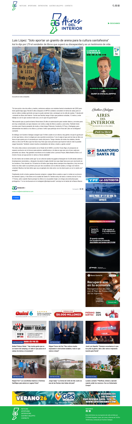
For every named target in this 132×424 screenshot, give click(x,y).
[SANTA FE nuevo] (103, 153)
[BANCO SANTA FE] (103, 290)
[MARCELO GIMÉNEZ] (66, 398)
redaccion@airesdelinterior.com (22, 191)
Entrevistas (43, 6)
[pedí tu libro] (103, 120)
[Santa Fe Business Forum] (103, 237)
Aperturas (32, 6)
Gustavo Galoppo (56, 6)
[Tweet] (80, 189)
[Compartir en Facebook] (82, 189)
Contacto (68, 6)
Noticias (23, 6)
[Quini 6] (66, 313)
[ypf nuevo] (103, 185)
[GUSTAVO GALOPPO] (103, 74)
